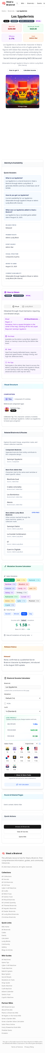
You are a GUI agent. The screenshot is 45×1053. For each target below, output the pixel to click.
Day (30, 614)
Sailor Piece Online (8, 1024)
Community (6, 944)
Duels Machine (7, 986)
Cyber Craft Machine (9, 888)
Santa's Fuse (6, 994)
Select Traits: (8, 744)
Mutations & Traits (8, 980)
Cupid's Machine (7, 997)
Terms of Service (17, 1047)
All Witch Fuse (7, 894)
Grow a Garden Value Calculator (13, 1021)
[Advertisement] (22, 133)
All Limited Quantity (9, 903)
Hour (24, 614)
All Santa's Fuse (7, 897)
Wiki (22, 3)
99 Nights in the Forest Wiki (11, 1016)
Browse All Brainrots (22, 827)
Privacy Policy (29, 1047)
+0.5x (8, 703)
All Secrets (5, 879)
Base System (6, 974)
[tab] (15, 306)
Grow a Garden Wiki (9, 1019)
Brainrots (30, 3)
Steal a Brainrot (10, 3)
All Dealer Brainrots (8, 911)
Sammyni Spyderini (19, 329)
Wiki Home (5, 927)
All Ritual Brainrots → (32, 319)
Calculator (5, 938)
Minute (16, 614)
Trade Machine (7, 968)
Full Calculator (24, 784)
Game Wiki (22, 837)
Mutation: (7, 694)
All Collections (7, 876)
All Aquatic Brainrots (9, 908)
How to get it (14, 70)
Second (7, 614)
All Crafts (5, 891)
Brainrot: (7, 683)
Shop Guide (6, 983)
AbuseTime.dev (7, 1010)
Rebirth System (7, 971)
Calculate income (30, 70)
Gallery (4, 947)
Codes (4, 932)
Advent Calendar (7, 992)
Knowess (5, 1033)
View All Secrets (22, 832)
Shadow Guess (7, 1030)
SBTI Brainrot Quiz (8, 1007)
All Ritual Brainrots (8, 900)
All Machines (6, 960)
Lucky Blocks (6, 941)
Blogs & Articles (7, 950)
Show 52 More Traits (23, 775)
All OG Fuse (6, 885)
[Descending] (40, 744)
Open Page (35, 512)
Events (39, 3)
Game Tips (5, 962)
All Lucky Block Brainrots (10, 914)
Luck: (6, 707)
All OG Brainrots (7, 882)
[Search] (17, 3)
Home (4, 11)
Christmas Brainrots (9, 917)
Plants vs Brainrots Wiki (10, 1013)
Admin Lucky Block (12, 238)
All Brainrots (6, 930)
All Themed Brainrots (9, 905)
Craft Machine (7, 989)
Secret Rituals (6, 977)
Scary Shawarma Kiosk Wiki (11, 1027)
